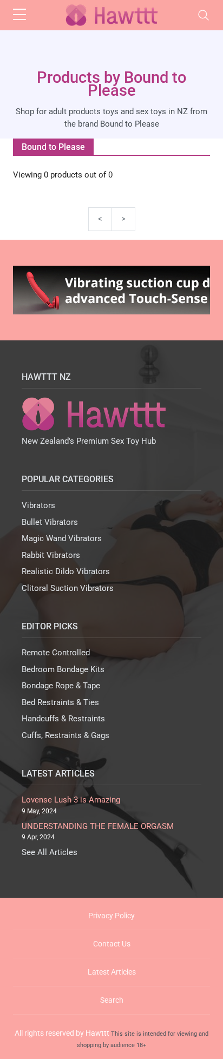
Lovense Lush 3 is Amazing (71, 800)
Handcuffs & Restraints (63, 718)
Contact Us (111, 943)
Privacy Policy (111, 915)
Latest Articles (112, 972)
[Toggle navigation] (203, 15)
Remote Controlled (56, 652)
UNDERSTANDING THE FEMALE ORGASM (98, 826)
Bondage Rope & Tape (61, 685)
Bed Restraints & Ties (60, 702)
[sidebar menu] (19, 15)
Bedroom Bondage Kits (63, 669)
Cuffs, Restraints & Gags (65, 735)
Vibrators (38, 505)
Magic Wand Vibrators (62, 538)
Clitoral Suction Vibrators (68, 588)
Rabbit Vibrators (51, 555)
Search (111, 1000)
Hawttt (97, 1033)
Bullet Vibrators (50, 522)
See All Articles (49, 852)
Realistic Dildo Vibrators (66, 571)
